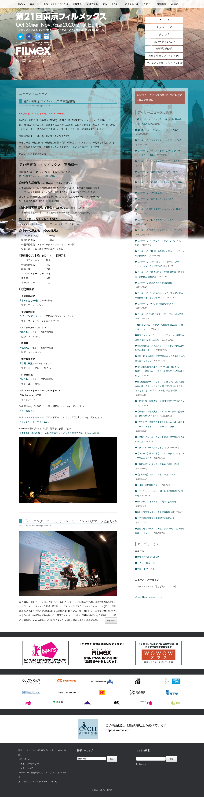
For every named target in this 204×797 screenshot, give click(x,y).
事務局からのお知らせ (148, 557)
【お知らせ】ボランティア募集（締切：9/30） (158, 464)
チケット (147, 4)
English (174, 4)
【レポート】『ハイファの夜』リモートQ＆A (158, 161)
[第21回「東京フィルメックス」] (61, 21)
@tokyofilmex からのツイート (149, 597)
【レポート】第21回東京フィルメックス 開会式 (159, 209)
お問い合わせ (24, 759)
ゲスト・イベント (111, 4)
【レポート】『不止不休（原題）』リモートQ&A (160, 182)
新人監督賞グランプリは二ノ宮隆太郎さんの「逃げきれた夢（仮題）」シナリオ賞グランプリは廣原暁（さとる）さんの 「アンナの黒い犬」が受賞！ (159, 386)
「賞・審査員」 (27, 410)
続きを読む (111, 620)
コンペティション (164, 41)
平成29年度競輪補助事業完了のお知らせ (155, 518)
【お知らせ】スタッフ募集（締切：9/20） (156, 474)
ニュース (34, 4)
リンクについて (25, 768)
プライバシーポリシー (28, 763)
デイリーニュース (146, 563)
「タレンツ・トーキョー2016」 (35, 422)
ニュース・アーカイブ (145, 586)
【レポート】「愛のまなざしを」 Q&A (155, 199)
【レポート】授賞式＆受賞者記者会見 (154, 283)
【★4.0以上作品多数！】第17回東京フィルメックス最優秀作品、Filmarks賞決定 (59, 433)
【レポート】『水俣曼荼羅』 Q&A (153, 192)
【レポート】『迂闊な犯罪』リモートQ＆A (157, 172)
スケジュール (131, 4)
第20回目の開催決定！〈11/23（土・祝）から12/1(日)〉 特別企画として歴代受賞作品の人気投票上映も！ (159, 371)
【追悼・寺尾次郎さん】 (148, 485)
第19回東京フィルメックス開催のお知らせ (156, 501)
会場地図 (161, 4)
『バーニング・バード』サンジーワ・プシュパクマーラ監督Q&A (70, 521)
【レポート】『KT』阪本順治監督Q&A (155, 304)
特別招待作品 (164, 48)
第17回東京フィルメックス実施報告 (49, 101)
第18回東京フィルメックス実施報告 (153, 512)
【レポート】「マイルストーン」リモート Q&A (159, 140)
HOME (21, 4)
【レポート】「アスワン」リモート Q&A (157, 130)
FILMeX (48, 106)
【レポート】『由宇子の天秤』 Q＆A (155, 220)
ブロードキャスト (146, 569)
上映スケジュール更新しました (151, 447)
